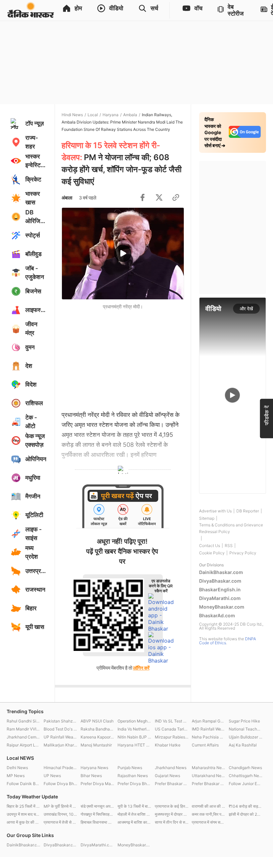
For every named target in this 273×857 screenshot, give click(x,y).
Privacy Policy (242, 552)
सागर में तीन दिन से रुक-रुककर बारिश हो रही (171, 822)
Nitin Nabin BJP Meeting (134, 736)
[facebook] (142, 197)
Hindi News (72, 114)
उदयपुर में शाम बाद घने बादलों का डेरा (23, 814)
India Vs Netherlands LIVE (134, 728)
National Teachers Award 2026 (245, 728)
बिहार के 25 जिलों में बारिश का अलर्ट (23, 806)
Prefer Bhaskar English (171, 783)
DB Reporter (247, 510)
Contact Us (209, 545)
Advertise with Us (215, 510)
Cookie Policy (212, 552)
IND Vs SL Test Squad (171, 720)
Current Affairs (205, 744)
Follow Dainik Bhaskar (23, 783)
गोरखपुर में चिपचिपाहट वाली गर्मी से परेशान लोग (97, 814)
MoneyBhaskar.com (221, 607)
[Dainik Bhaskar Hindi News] (31, 10)
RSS (229, 545)
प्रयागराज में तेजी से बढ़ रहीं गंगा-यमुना (60, 822)
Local (93, 114)
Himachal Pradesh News (60, 767)
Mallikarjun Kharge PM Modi (60, 744)
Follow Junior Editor (245, 783)
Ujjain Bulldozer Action (245, 736)
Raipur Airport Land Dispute (23, 744)
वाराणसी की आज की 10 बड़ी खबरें (208, 806)
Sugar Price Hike (244, 720)
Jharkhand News (170, 767)
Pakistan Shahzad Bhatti (60, 720)
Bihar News (91, 775)
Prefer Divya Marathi (97, 783)
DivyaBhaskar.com (220, 581)
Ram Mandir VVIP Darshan (23, 728)
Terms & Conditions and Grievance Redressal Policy (231, 528)
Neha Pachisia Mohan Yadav (208, 736)
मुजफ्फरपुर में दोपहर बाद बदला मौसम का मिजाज (171, 814)
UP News (52, 775)
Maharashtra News (208, 767)
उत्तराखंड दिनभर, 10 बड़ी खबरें (60, 814)
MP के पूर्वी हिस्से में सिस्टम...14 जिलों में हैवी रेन (60, 806)
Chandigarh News (245, 767)
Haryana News (94, 767)
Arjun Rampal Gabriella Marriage (208, 720)
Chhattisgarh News (245, 775)
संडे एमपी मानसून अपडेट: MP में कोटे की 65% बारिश (97, 806)
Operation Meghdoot (134, 720)
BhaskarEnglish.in (220, 589)
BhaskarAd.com (217, 615)
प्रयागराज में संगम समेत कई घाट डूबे (208, 822)
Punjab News (130, 767)
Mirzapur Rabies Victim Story (171, 736)
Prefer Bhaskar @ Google (208, 783)
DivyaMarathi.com (220, 598)
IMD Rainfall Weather (208, 728)
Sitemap (206, 518)
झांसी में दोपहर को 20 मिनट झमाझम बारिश (245, 814)
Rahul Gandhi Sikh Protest (23, 720)
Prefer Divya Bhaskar (134, 783)
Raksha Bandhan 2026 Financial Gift (97, 728)
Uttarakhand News (208, 775)
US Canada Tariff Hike (171, 728)
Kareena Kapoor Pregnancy (97, 736)
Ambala (130, 114)
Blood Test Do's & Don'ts (60, 728)
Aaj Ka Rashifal (243, 744)
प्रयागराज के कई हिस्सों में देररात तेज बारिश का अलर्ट (171, 806)
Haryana (111, 114)
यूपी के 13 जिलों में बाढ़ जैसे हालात (134, 806)
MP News (16, 775)
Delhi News (17, 767)
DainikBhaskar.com (221, 572)
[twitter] (159, 197)
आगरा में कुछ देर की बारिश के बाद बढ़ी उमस (23, 822)
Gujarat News (167, 775)
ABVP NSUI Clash (97, 720)
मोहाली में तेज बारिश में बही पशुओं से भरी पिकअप (134, 814)
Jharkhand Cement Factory (23, 736)
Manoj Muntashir (96, 744)
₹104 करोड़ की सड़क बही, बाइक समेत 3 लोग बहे (245, 806)
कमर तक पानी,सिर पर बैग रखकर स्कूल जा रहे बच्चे (208, 814)
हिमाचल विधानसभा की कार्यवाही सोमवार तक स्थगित (97, 822)
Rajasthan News (133, 775)
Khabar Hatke (167, 744)
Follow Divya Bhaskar (60, 783)
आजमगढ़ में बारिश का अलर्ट (134, 822)
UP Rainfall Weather (60, 736)
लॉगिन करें (141, 668)
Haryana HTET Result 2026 (134, 744)
